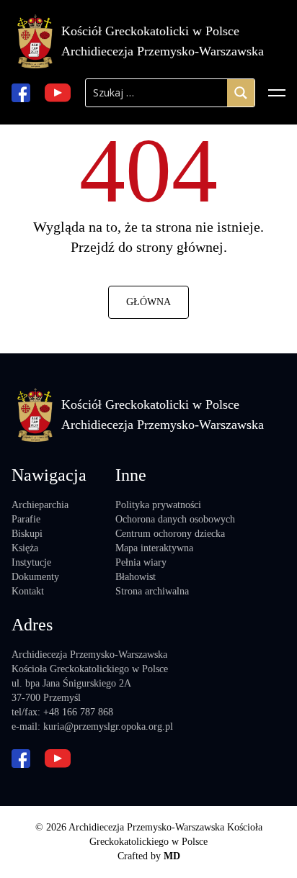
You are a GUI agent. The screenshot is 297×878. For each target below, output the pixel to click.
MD (172, 856)
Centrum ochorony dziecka (170, 533)
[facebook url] (21, 92)
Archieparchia (40, 504)
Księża (25, 548)
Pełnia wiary (141, 562)
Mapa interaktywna (154, 548)
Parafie (26, 519)
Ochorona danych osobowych (175, 519)
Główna (148, 302)
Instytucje (31, 562)
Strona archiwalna (152, 591)
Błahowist (135, 576)
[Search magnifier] (240, 93)
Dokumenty (35, 576)
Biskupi (27, 533)
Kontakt (28, 591)
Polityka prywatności (158, 504)
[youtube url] (58, 93)
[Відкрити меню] (276, 93)
